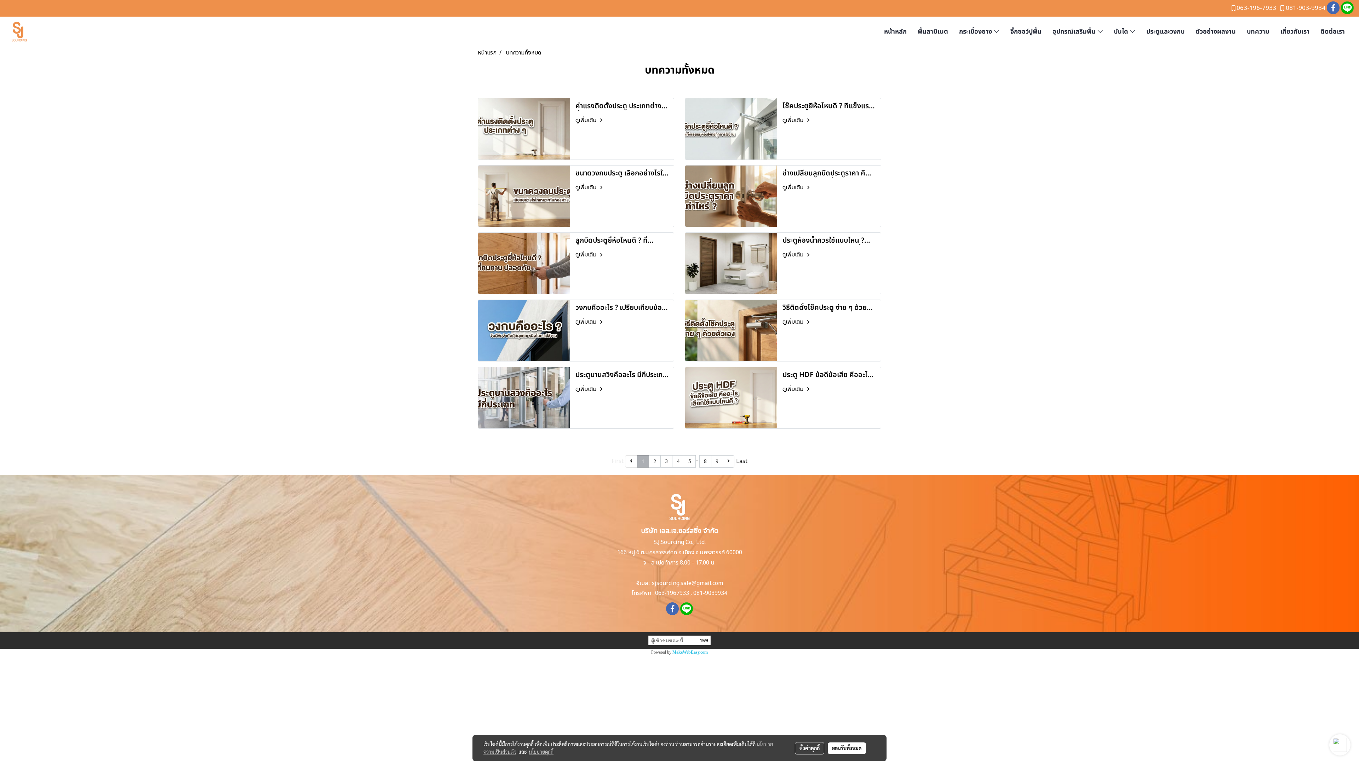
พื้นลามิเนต (933, 31)
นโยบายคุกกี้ (541, 751)
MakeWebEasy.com (690, 652)
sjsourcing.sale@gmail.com (687, 583)
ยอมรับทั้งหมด (847, 748)
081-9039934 (710, 593)
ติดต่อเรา (1332, 31)
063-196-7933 (1256, 8)
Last (741, 461)
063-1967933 (672, 593)
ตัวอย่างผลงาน (1215, 31)
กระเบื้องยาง (976, 31)
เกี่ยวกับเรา (1294, 31)
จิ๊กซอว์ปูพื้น (1026, 31)
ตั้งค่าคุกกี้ (809, 748)
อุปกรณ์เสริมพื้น (1075, 31)
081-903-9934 (1305, 8)
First (618, 461)
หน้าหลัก (895, 31)
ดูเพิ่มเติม (586, 120)
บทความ (1258, 31)
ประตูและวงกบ (1165, 31)
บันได (1122, 31)
